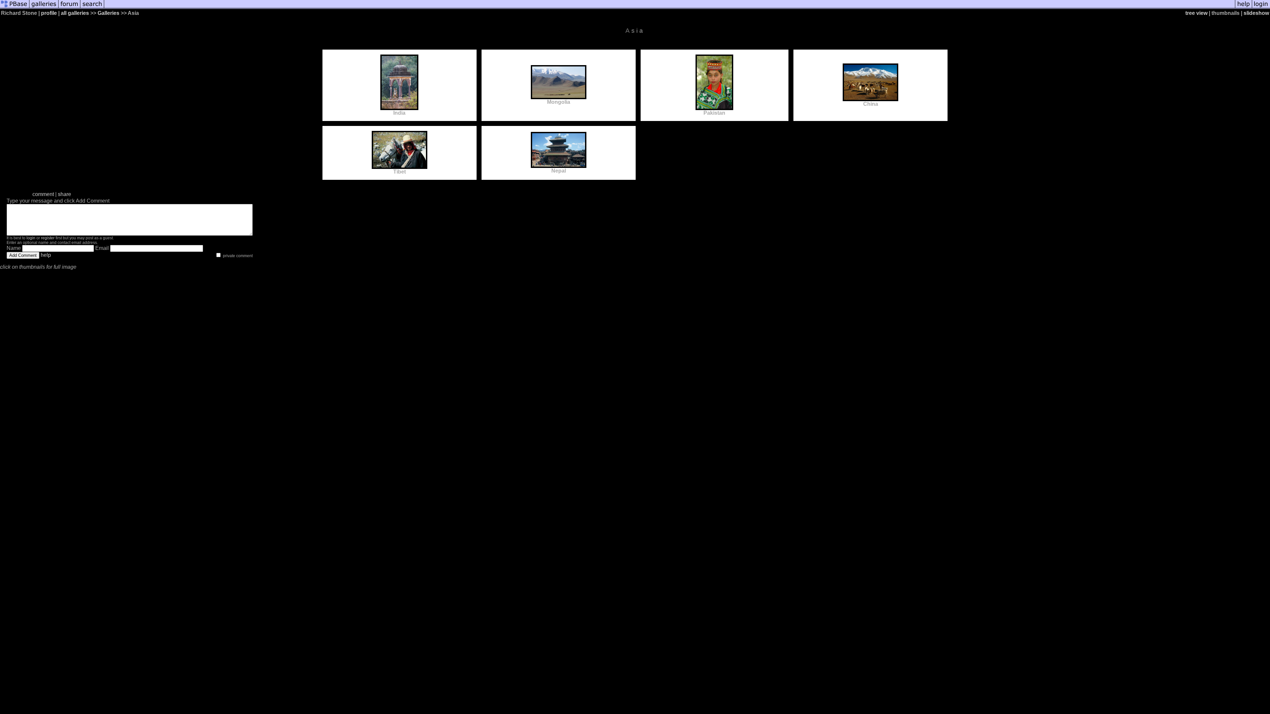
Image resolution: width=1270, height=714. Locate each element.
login (30, 238)
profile (49, 13)
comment (43, 194)
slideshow (1256, 13)
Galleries (108, 13)
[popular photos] (669, 7)
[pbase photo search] (92, 7)
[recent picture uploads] (44, 7)
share (64, 194)
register (48, 238)
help (46, 255)
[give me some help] (1243, 7)
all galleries (75, 13)
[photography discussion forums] (69, 7)
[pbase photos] (14, 7)
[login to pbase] (1261, 7)
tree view (1196, 13)
